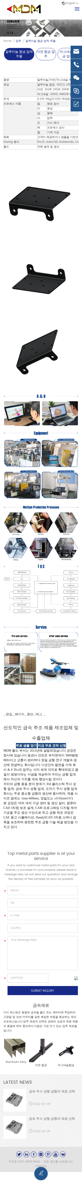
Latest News (17, 1082)
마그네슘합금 (66, 1065)
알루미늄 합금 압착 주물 (41, 41)
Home (7, 41)
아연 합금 (41, 1065)
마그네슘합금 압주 (68, 54)
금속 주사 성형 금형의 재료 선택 (52, 1091)
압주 (18, 41)
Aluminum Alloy (15, 1062)
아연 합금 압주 (46, 54)
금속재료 (41, 1005)
